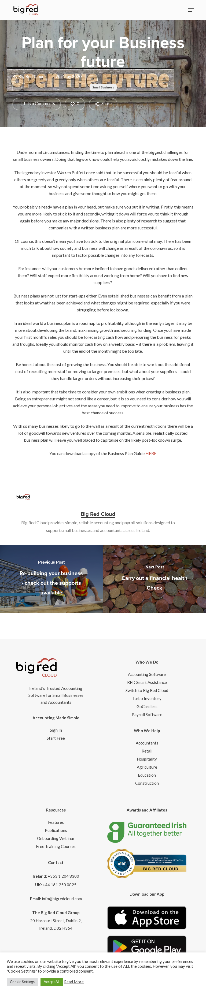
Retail (147, 751)
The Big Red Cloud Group (56, 912)
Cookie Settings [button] (22, 982)
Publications (56, 830)
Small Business (103, 87)
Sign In (56, 730)
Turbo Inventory (146, 698)
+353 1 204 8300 (63, 876)
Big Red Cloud (31, 76)
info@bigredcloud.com (62, 898)
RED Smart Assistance (147, 682)
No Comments (41, 103)
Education (147, 775)
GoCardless (147, 706)
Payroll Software (147, 714)
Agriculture (147, 767)
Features (56, 822)
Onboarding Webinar (56, 838)
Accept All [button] (52, 982)
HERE (150, 453)
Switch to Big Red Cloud (147, 690)
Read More (74, 982)
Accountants (147, 742)
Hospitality (147, 759)
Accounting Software (147, 674)
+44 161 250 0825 (59, 884)
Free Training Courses (56, 846)
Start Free (56, 738)
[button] (191, 10)
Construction (147, 783)
